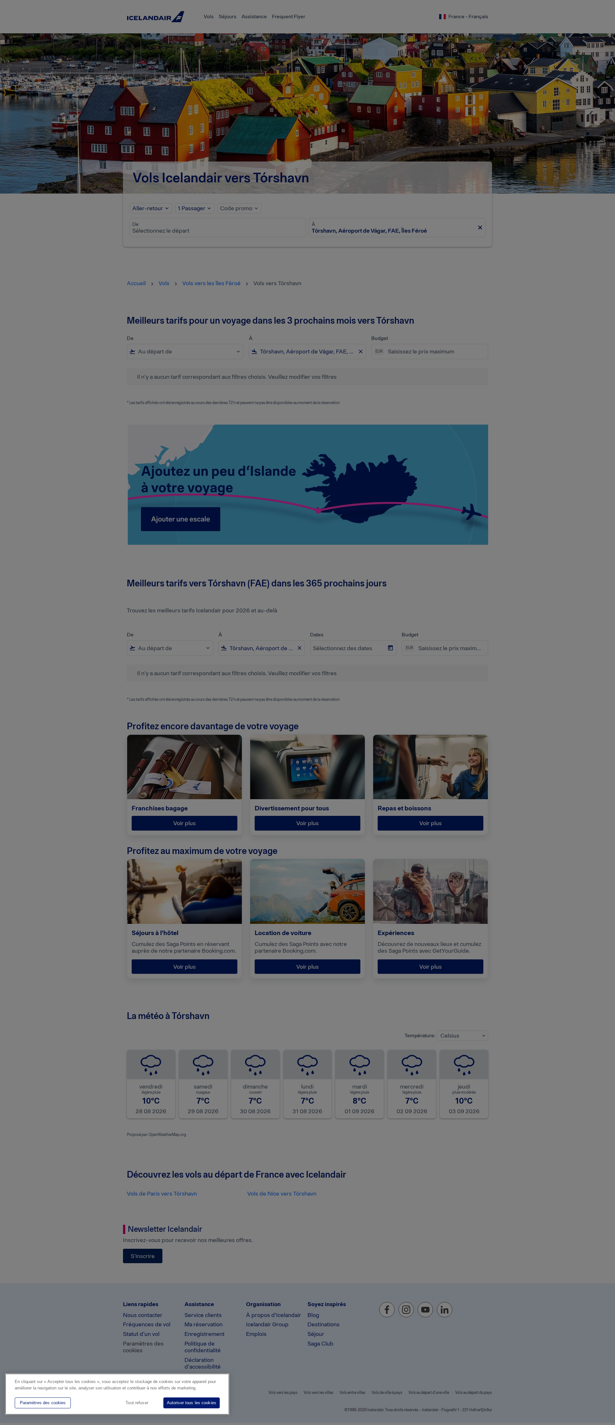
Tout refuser (137, 1402)
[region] (117, 1394)
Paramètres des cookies (43, 1402)
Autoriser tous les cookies (191, 1402)
